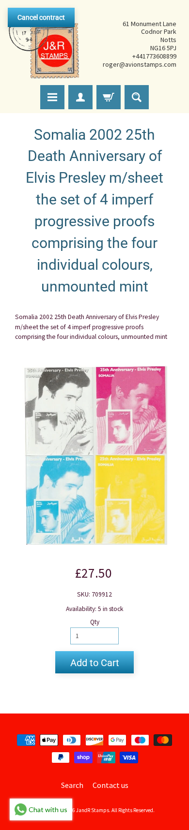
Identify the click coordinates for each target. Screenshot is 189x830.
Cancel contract (41, 17)
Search (72, 785)
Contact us (110, 785)
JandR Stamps (92, 810)
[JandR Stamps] (44, 44)
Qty (94, 622)
